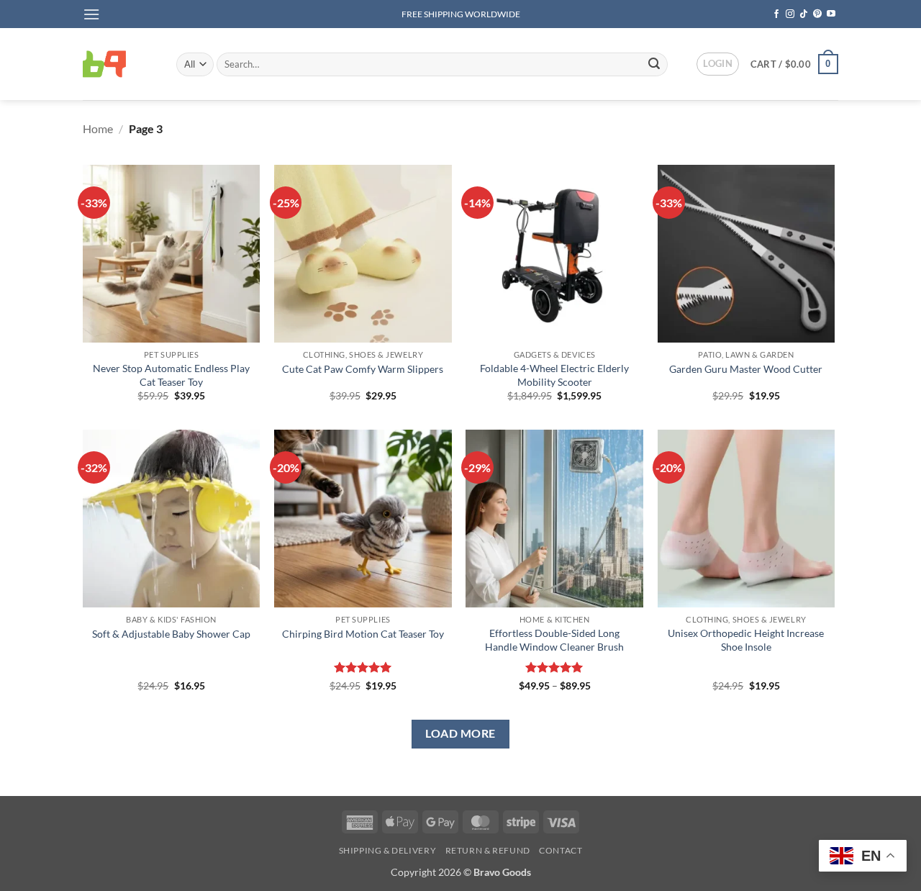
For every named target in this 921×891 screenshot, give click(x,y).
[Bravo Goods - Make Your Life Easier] (119, 64)
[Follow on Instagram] (790, 14)
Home (98, 128)
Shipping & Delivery (388, 850)
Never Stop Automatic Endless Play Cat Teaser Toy (171, 375)
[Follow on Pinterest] (817, 14)
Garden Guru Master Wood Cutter (745, 369)
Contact (560, 850)
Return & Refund (487, 850)
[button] (91, 14)
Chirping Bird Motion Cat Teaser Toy (363, 634)
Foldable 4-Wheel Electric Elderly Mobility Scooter (554, 375)
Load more (460, 733)
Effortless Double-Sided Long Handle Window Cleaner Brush (554, 640)
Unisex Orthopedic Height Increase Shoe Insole (746, 640)
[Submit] (654, 64)
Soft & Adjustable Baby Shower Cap (171, 634)
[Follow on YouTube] (831, 14)
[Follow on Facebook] (776, 14)
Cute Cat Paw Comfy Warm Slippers (362, 369)
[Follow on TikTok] (803, 14)
